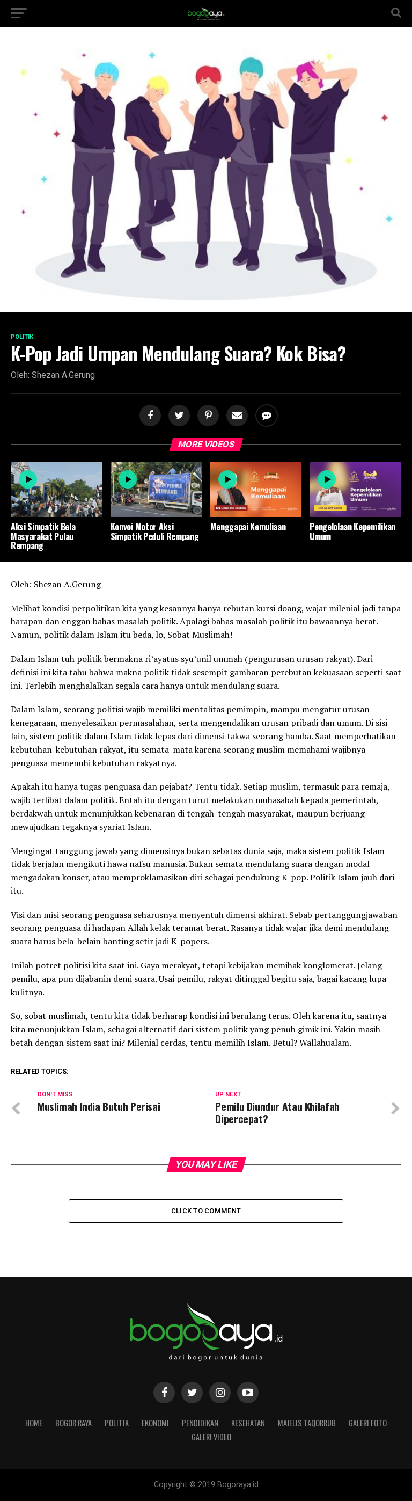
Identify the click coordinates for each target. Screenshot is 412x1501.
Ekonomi (155, 1423)
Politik (117, 1423)
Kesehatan (248, 1423)
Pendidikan (200, 1423)
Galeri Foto (368, 1423)
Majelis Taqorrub (307, 1423)
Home (33, 1423)
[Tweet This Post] (177, 416)
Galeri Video (211, 1436)
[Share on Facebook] (148, 416)
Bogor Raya (73, 1423)
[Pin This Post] (206, 416)
